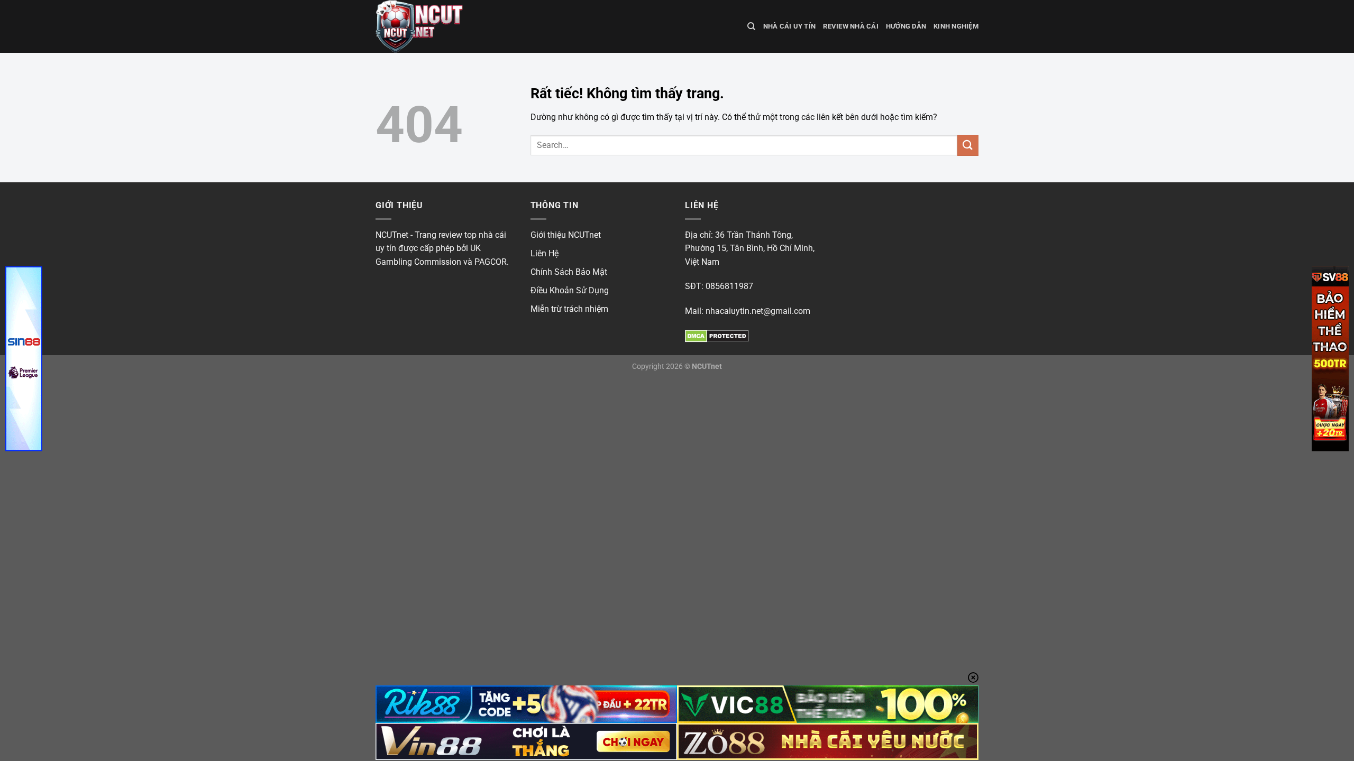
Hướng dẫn (906, 26)
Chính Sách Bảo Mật (568, 272)
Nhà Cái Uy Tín (789, 26)
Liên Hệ (544, 253)
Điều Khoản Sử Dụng (569, 290)
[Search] (751, 26)
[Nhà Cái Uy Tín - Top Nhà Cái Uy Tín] (428, 26)
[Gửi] (967, 145)
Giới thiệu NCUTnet (565, 235)
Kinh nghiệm (956, 26)
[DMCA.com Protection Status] (717, 335)
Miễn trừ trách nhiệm (569, 309)
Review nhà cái (851, 26)
